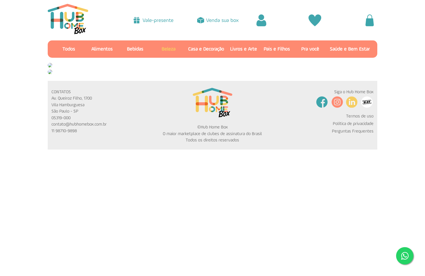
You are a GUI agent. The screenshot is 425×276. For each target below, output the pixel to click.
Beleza (168, 49)
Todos (68, 49)
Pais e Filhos (277, 49)
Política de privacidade (353, 124)
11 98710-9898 (64, 131)
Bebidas (135, 49)
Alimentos (102, 49)
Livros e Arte (243, 49)
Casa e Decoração (206, 49)
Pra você (310, 49)
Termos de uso (360, 116)
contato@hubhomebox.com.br (79, 124)
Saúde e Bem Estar (350, 49)
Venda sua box (222, 20)
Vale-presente (158, 20)
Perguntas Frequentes (353, 131)
